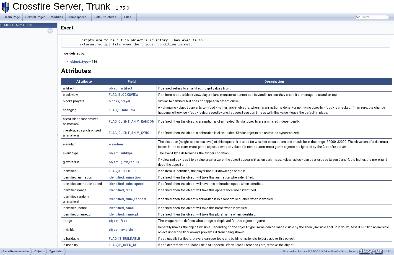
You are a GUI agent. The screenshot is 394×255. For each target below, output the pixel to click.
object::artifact (120, 88)
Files (127, 17)
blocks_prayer (119, 101)
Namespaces (77, 17)
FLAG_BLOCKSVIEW (123, 95)
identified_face (120, 190)
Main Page (12, 17)
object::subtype (120, 153)
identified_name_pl (123, 214)
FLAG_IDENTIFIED (122, 171)
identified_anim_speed (126, 184)
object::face (118, 221)
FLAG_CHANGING (122, 110)
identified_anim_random (127, 199)
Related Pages (35, 17)
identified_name (121, 208)
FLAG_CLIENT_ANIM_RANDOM (132, 121)
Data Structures (105, 17)
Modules (57, 17)
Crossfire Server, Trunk (18, 24)
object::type (79, 61)
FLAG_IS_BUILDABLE (124, 238)
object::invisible (121, 229)
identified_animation (125, 177)
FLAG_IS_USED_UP (123, 245)
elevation (116, 144)
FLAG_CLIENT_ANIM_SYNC (129, 133)
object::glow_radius (124, 162)
